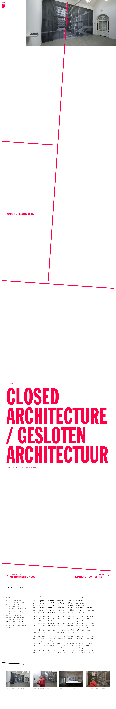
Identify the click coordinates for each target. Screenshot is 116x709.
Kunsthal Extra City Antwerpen (16, 623)
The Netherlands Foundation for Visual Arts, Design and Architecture (16, 619)
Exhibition (10, 587)
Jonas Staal (15, 606)
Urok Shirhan (14, 604)
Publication (25, 587)
